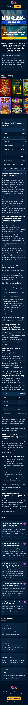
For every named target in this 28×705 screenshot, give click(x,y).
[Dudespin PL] (14, 3)
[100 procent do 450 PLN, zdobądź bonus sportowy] (14, 33)
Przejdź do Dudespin (14, 698)
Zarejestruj (17, 6)
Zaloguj (10, 6)
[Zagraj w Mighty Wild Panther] (17, 87)
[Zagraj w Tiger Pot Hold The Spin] (5, 87)
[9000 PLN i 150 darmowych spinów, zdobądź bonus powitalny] (14, 17)
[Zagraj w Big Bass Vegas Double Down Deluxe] (5, 105)
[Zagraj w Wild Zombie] (17, 105)
